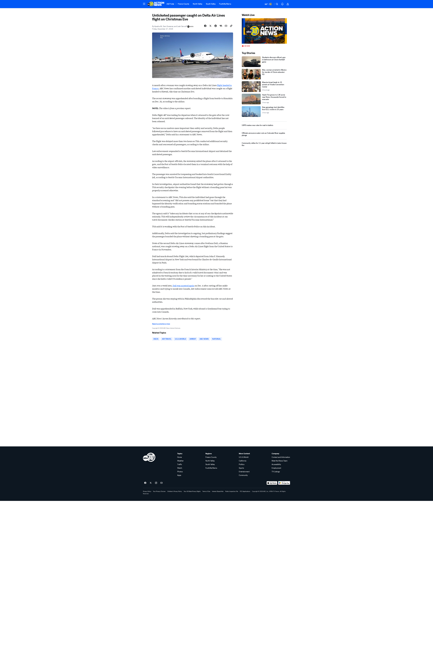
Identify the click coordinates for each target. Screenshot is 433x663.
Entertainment (244, 472)
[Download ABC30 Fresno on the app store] (272, 483)
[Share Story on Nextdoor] (221, 26)
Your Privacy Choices (159, 491)
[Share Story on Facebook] (205, 26)
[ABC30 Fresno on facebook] (145, 483)
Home (179, 457)
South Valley (210, 4)
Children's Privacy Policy (174, 491)
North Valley (197, 4)
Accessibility (276, 464)
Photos (180, 472)
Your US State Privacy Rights (192, 491)
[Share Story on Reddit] (216, 26)
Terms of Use (206, 491)
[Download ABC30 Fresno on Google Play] (284, 483)
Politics (241, 464)
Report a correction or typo (161, 324)
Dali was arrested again (183, 285)
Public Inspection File (231, 491)
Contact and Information (281, 457)
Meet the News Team (279, 461)
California (242, 461)
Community (243, 475)
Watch (179, 468)
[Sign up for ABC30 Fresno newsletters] (161, 483)
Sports (241, 468)
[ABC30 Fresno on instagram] (156, 483)
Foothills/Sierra (225, 4)
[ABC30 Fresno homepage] (155, 4)
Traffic (179, 464)
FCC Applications (245, 491)
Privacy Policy (147, 491)
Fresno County (183, 4)
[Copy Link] (231, 26)
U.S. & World (243, 457)
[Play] (264, 31)
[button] (144, 4)
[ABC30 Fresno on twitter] (150, 483)
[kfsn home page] (149, 457)
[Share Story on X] (210, 26)
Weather (180, 461)
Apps (179, 475)
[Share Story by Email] (226, 26)
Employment (276, 468)
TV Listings (276, 472)
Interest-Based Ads (217, 491)
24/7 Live (170, 4)
